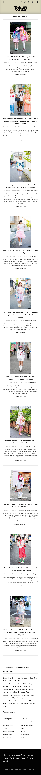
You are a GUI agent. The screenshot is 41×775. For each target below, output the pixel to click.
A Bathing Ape (7, 719)
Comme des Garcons (27, 725)
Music (23, 758)
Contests (29, 758)
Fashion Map (14, 758)
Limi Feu (23, 731)
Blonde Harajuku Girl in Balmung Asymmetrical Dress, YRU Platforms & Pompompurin (20, 186)
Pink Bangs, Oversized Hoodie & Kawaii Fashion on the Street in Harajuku (20, 378)
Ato (4, 722)
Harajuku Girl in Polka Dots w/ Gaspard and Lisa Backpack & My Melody (20, 569)
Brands (30, 755)
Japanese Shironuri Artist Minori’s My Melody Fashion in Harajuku (20, 441)
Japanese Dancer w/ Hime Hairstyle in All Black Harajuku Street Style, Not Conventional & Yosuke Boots (19, 703)
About (5, 761)
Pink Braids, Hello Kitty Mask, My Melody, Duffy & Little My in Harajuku (20, 505)
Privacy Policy (20, 771)
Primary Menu (7, 753)
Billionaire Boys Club (27, 722)
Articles (12, 755)
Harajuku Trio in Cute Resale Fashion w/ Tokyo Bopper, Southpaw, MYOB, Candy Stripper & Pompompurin (20, 121)
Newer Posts (23, 667)
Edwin (5, 728)
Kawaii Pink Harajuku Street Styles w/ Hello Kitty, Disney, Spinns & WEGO (21, 58)
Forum (5, 758)
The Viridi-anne (25, 738)
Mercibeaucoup (7, 735)
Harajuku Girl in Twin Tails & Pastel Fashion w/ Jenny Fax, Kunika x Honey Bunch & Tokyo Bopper (20, 314)
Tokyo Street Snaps (31, 62)
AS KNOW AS (25, 719)
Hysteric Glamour (8, 731)
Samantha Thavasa (9, 738)
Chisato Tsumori (8, 725)
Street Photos (21, 755)
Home (5, 755)
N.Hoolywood (25, 735)
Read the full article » (20, 74)
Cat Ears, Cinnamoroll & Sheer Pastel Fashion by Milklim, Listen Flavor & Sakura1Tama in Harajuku (20, 632)
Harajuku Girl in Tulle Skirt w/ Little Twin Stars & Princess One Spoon (20, 251)
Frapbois (23, 728)
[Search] (37, 2)
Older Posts (9, 667)
